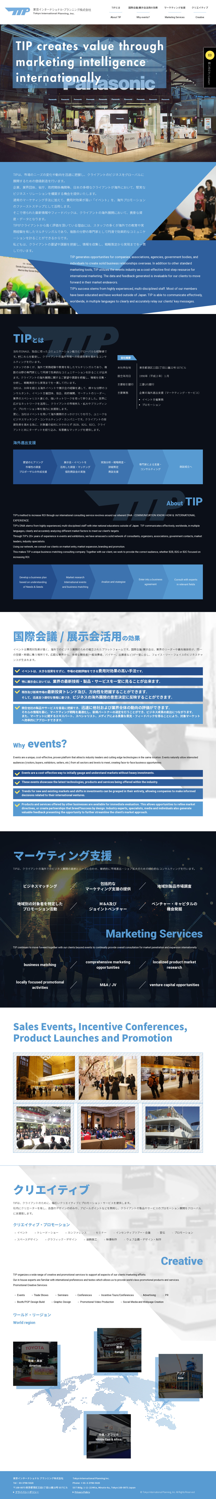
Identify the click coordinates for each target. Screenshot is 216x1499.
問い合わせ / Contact (209, 73)
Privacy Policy (82, 1492)
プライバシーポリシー (27, 1492)
